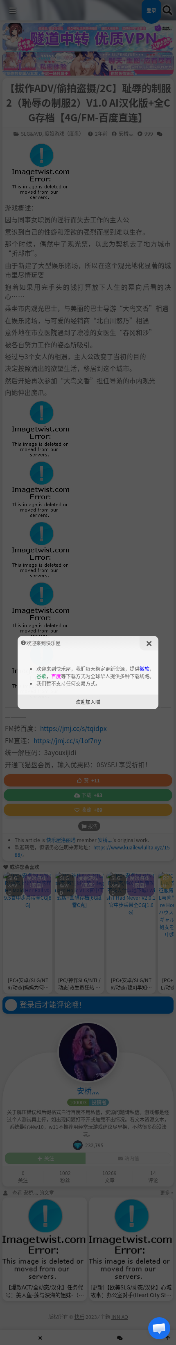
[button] (159, 1328)
